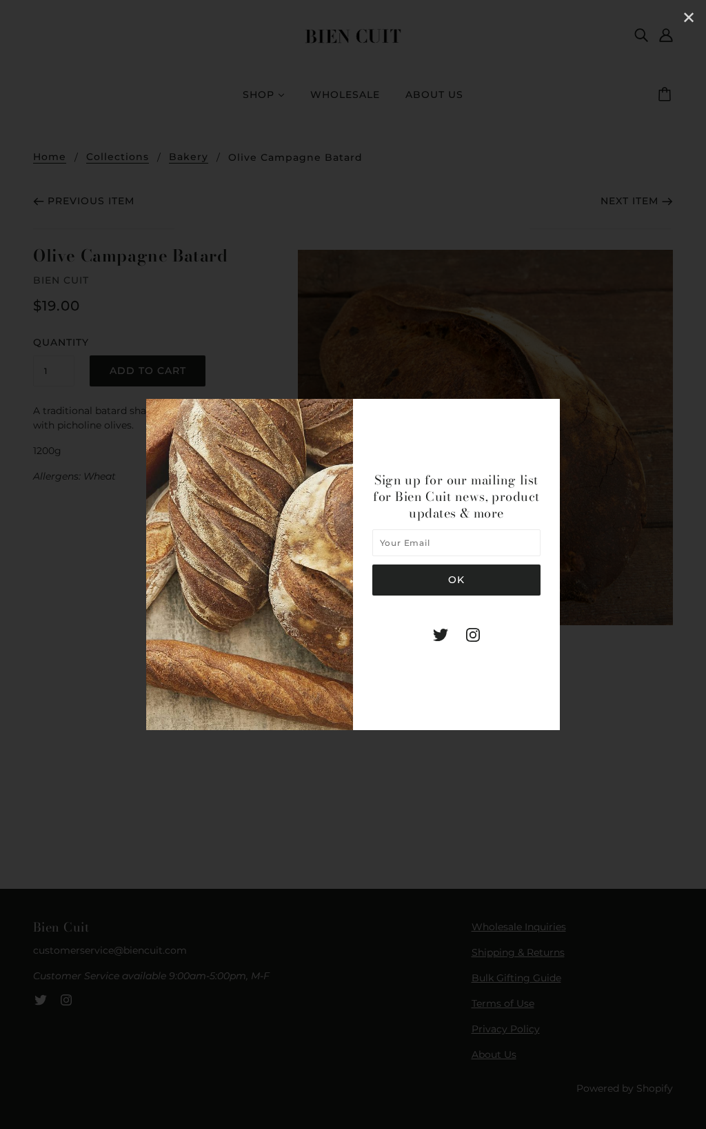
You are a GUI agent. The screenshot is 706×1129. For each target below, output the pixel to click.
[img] (440, 634)
